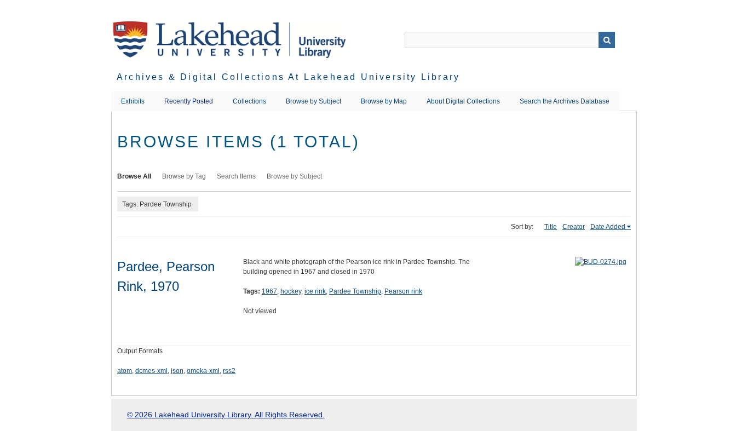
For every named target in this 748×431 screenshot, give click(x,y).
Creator (573, 227)
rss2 (229, 371)
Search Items (236, 176)
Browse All (134, 176)
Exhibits (133, 101)
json (177, 371)
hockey (290, 291)
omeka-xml (203, 371)
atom (124, 371)
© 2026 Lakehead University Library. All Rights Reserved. (226, 414)
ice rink (315, 291)
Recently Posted (188, 101)
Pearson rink (403, 291)
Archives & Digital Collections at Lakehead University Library (288, 77)
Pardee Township (355, 291)
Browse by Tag (184, 176)
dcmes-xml (151, 371)
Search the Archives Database (564, 101)
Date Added (607, 227)
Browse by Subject (313, 101)
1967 (269, 291)
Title (550, 227)
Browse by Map (384, 101)
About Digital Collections (463, 101)
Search (607, 40)
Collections (249, 101)
